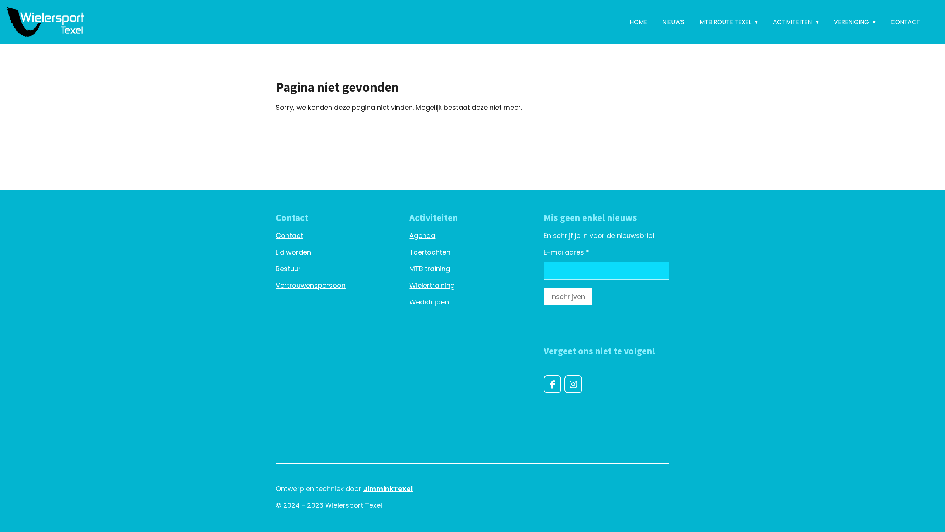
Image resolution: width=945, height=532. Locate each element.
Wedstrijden (429, 302)
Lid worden (293, 252)
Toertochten (429, 252)
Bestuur (288, 268)
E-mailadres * (566, 252)
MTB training (429, 268)
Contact (289, 235)
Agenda (422, 235)
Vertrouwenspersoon (311, 285)
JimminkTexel (388, 488)
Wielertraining (432, 285)
